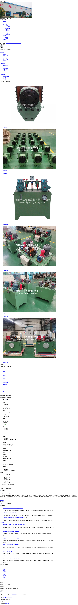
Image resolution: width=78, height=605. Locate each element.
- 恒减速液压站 (5, 65)
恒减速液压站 (8, 43)
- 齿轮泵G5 (5, 58)
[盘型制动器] (29, 168)
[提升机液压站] (29, 265)
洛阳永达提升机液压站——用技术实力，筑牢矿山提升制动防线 (14, 524)
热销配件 (6, 25)
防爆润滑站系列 (5, 222)
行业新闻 (6, 38)
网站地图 (4, 575)
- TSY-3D (4, 71)
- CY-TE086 (5, 78)
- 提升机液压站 (5, 68)
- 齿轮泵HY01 (5, 59)
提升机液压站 (7, 26)
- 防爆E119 (4, 70)
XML (3, 576)
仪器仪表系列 (7, 34)
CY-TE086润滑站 (18, 43)
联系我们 (4, 574)
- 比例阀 (4, 54)
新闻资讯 (5, 35)
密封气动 (6, 33)
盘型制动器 (7, 29)
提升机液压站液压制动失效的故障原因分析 (11, 538)
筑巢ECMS (7, 603)
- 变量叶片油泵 (5, 55)
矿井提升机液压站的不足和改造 (8, 551)
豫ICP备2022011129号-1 (7, 597)
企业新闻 (6, 37)
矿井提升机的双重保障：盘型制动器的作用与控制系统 (13, 508)
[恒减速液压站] (29, 357)
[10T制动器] (29, 122)
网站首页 (5, 21)
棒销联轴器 (7, 30)
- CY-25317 (5, 79)
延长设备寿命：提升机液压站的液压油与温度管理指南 (13, 517)
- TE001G (4, 77)
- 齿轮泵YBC (5, 60)
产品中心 (5, 24)
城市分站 (4, 577)
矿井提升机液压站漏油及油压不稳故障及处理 (11, 544)
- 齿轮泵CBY (5, 57)
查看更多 (2, 500)
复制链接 (14, 594)
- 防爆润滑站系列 (6, 76)
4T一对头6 (13, 43)
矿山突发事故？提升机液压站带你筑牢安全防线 (11, 531)
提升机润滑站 (7, 28)
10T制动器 (4, 124)
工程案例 (5, 39)
